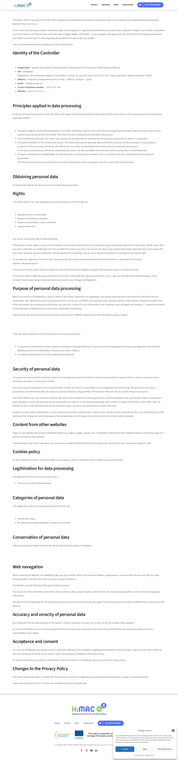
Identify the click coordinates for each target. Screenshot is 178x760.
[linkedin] (96, 750)
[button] (173, 730)
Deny (145, 749)
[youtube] (91, 750)
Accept (125, 749)
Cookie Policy (139, 755)
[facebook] (81, 750)
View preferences (165, 749)
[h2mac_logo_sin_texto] (22, 3)
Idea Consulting (102, 745)
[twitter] (86, 750)
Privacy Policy (149, 755)
